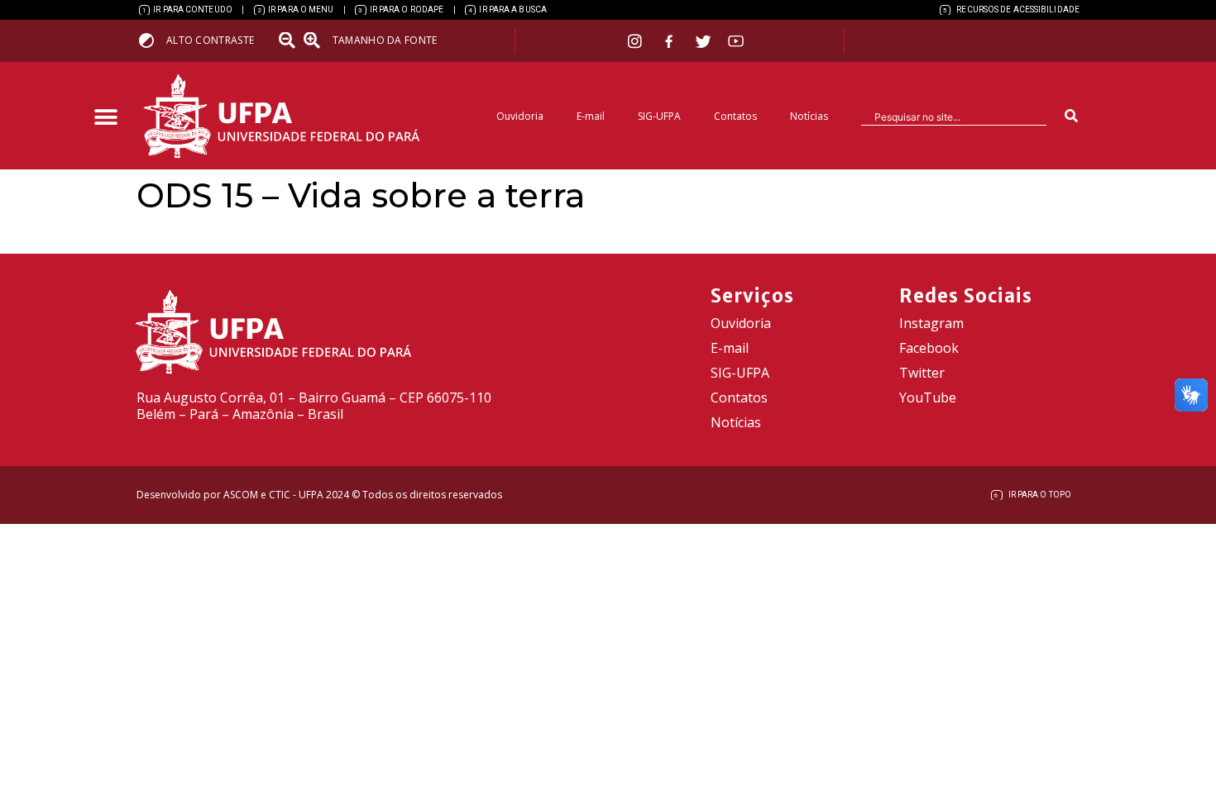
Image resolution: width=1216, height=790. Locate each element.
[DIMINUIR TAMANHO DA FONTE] (288, 40)
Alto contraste (210, 40)
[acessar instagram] (637, 41)
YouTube (927, 397)
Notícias (809, 116)
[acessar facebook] (671, 41)
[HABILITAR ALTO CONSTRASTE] (151, 40)
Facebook (929, 348)
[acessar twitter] (703, 41)
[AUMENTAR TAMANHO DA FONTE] (317, 40)
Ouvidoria (519, 116)
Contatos (735, 116)
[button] (105, 117)
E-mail (591, 116)
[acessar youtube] (736, 40)
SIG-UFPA (659, 116)
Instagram (931, 323)
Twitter (922, 373)
